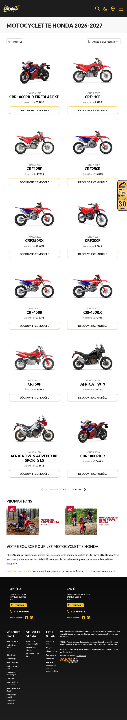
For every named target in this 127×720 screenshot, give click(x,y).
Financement (51, 651)
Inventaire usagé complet (32, 642)
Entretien (50, 658)
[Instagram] (31, 618)
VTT (8, 651)
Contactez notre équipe (19, 570)
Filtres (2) (17, 41)
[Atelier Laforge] (11, 9)
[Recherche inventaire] (98, 8)
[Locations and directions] (113, 8)
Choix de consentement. (107, 644)
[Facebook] (26, 618)
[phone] (105, 8)
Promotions (51, 655)
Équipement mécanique (12, 673)
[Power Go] (90, 660)
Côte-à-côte (11, 655)
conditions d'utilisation (86, 644)
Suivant (76, 489)
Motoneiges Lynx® (12, 695)
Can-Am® (11, 678)
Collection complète (11, 702)
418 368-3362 (78, 611)
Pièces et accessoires (51, 663)
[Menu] (121, 9)
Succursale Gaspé (30, 648)
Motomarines (12, 662)
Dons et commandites (52, 669)
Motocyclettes (13, 641)
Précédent (52, 489)
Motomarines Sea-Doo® (12, 683)
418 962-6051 (21, 611)
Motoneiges (12, 658)
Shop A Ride (81, 655)
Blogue (49, 647)
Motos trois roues (11, 646)
